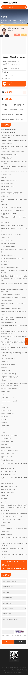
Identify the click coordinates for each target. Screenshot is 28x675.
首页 (9, 20)
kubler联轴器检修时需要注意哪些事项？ (13, 119)
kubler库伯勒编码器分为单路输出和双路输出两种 (14, 114)
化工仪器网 (10, 667)
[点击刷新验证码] (19, 631)
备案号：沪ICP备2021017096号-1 (15, 672)
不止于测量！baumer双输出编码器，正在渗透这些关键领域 (14, 105)
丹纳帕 (8, 22)
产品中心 (15, 20)
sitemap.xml (23, 667)
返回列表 (7, 565)
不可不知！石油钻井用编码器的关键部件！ (14, 109)
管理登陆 (16, 667)
